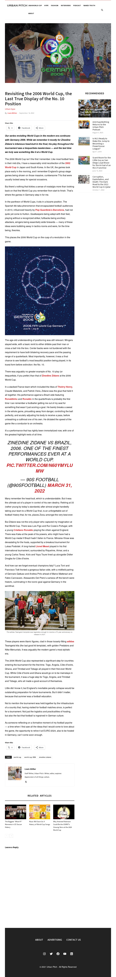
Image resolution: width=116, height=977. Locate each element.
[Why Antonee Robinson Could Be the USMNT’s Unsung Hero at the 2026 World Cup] (63, 812)
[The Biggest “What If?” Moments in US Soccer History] (15, 812)
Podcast (77, 5)
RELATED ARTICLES (40, 795)
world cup (17, 757)
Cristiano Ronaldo (23, 530)
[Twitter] (27, 782)
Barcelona (58, 209)
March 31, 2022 (53, 488)
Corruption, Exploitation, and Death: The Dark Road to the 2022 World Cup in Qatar (102, 181)
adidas (70, 641)
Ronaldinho (11, 399)
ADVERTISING (55, 939)
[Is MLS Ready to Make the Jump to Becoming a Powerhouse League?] (84, 141)
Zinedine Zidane (50, 375)
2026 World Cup (35, 5)
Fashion (54, 5)
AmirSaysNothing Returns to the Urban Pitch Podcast (101, 125)
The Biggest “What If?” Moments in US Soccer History (13, 824)
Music (32, 817)
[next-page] (11, 836)
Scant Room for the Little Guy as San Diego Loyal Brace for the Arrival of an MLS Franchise (102, 162)
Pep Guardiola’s (43, 209)
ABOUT (39, 939)
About (31, 13)
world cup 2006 (30, 757)
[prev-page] (6, 836)
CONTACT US (73, 939)
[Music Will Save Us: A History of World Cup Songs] (39, 812)
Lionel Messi (42, 546)
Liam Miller (12, 113)
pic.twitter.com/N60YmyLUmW (40, 468)
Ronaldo (27, 399)
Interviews (66, 5)
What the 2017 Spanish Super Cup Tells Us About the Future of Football (94, 112)
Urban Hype (10, 109)
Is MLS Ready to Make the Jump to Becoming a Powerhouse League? (101, 143)
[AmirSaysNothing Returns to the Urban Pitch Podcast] (84, 124)
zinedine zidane (45, 757)
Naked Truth (89, 5)
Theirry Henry (65, 386)
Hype (46, 5)
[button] (102, 10)
